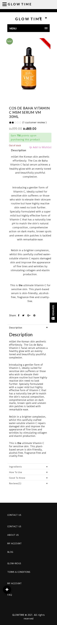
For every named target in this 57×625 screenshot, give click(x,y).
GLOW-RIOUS (14, 563)
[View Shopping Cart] (46, 18)
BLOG (10, 552)
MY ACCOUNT (14, 543)
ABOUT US (13, 535)
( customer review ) (34, 122)
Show (53, 312)
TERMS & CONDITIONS (18, 572)
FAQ (9, 595)
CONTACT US (14, 515)
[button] (40, 148)
